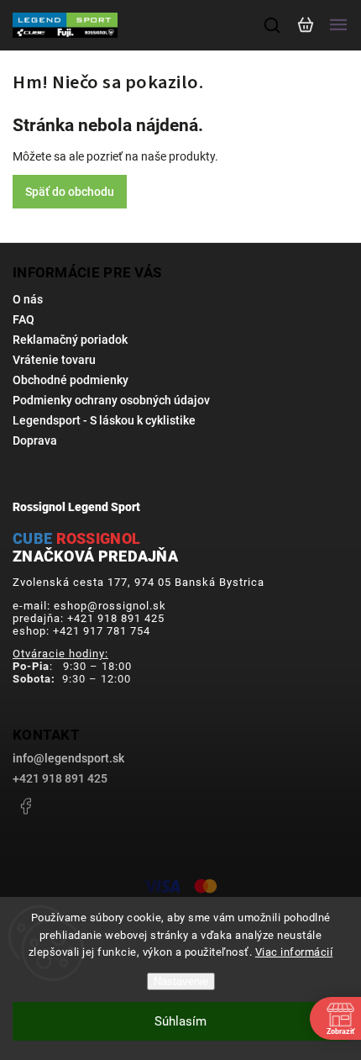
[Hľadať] (273, 25)
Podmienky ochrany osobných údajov (111, 400)
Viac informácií (294, 952)
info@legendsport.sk (68, 758)
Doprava (35, 440)
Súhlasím (180, 1021)
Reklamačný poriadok (70, 339)
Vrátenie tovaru (54, 360)
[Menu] (338, 25)
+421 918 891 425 (60, 778)
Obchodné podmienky (70, 380)
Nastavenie (181, 981)
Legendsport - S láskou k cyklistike (104, 420)
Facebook (25, 806)
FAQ (23, 319)
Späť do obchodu (69, 191)
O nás (28, 299)
